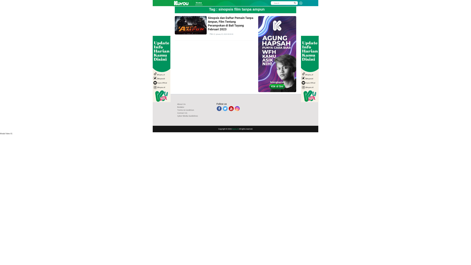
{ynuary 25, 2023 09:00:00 (224, 34)
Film (212, 34)
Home (199, 3)
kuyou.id (235, 129)
